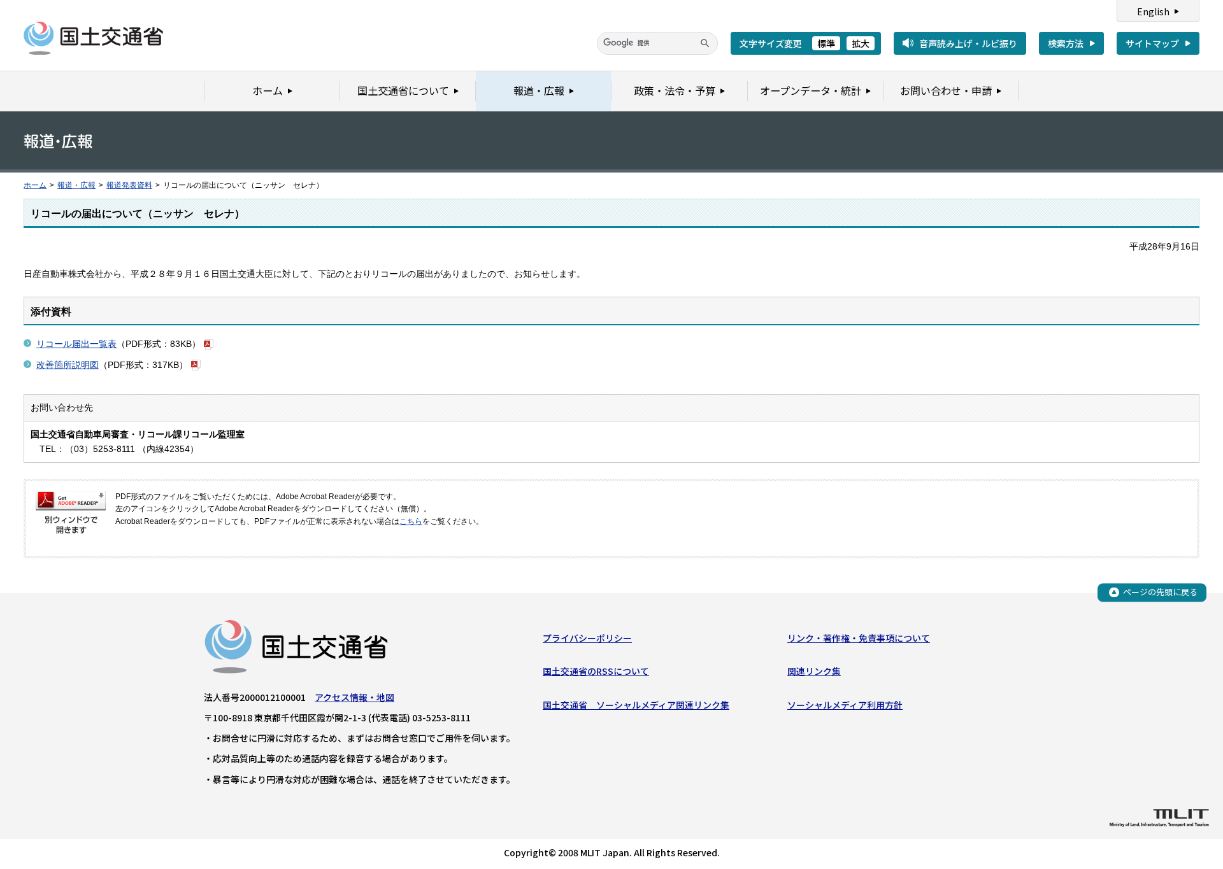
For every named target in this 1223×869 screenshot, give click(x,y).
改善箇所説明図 (67, 365)
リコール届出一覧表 (76, 344)
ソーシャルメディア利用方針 (845, 704)
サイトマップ (1152, 43)
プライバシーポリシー (587, 638)
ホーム (35, 185)
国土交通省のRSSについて (596, 671)
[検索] (705, 43)
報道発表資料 (129, 185)
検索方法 (1066, 43)
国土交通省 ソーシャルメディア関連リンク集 (636, 704)
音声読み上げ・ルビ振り (968, 43)
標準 (826, 43)
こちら (410, 521)
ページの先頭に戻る (1160, 592)
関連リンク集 (814, 671)
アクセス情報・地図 (354, 697)
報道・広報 (76, 185)
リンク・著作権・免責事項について (858, 638)
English (1153, 11)
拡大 (860, 43)
